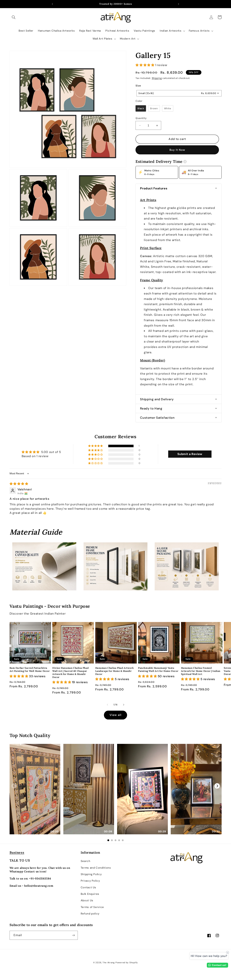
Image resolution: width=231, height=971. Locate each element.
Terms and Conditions (96, 868)
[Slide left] (107, 705)
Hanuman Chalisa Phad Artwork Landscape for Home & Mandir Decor (114, 671)
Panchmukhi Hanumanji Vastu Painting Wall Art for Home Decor (158, 670)
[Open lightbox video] (35, 789)
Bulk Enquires (90, 894)
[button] (14, 17)
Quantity (141, 118)
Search (85, 861)
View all (115, 715)
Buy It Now (177, 150)
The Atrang (109, 962)
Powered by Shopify (127, 962)
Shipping (157, 78)
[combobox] (178, 93)
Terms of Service (92, 907)
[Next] (217, 786)
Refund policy (90, 913)
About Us (87, 900)
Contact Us (88, 887)
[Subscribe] (73, 935)
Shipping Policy (91, 874)
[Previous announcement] (52, 4)
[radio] (141, 108)
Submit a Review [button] (189, 454)
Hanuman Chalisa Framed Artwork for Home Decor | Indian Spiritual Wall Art (201, 671)
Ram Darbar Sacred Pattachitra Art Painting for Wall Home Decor (30, 670)
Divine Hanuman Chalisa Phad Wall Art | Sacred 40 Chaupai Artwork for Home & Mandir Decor (70, 673)
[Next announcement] (178, 4)
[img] (19, 484)
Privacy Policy (90, 881)
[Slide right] (124, 705)
